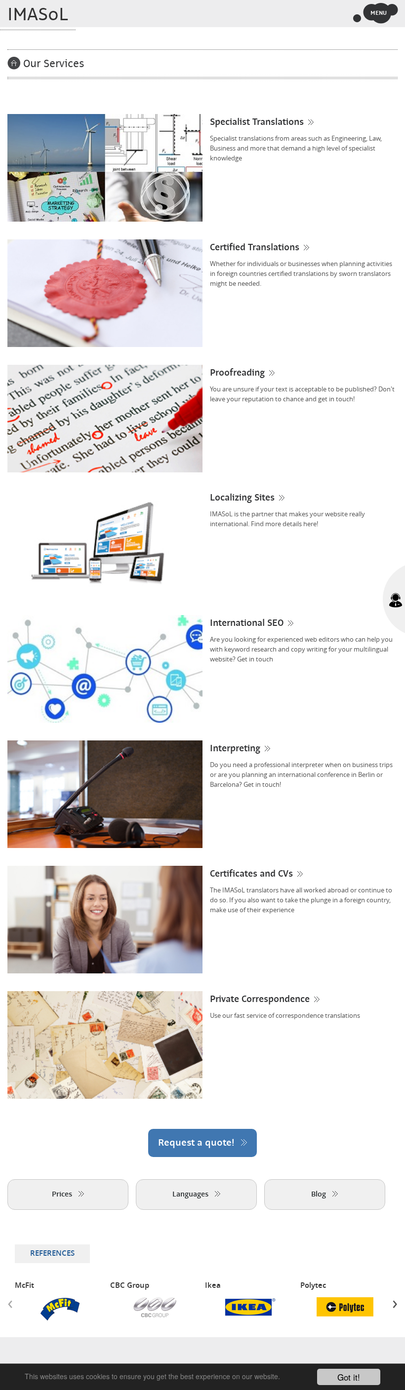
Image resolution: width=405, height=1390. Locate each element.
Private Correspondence (260, 999)
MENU (378, 13)
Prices (63, 1194)
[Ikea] (250, 1307)
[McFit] (60, 1309)
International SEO (247, 623)
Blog (319, 1194)
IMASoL (37, 15)
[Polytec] (345, 1306)
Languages (191, 1194)
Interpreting (235, 749)
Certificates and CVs (251, 874)
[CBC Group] (155, 1307)
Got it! (348, 1377)
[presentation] (10, 1303)
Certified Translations (254, 248)
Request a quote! (197, 1143)
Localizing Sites (242, 498)
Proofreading (237, 373)
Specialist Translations (257, 122)
